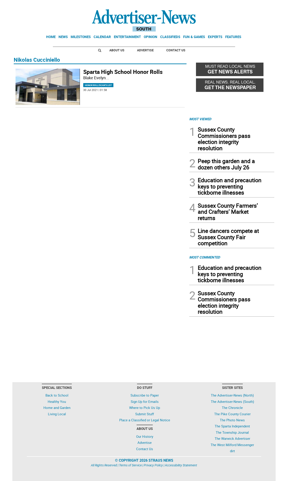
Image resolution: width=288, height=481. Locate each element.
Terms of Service (130, 465)
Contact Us (175, 50)
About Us (116, 50)
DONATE (263, 5)
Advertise (145, 50)
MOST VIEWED (200, 119)
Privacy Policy (153, 465)
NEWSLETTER (238, 5)
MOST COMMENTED (204, 257)
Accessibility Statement (181, 465)
